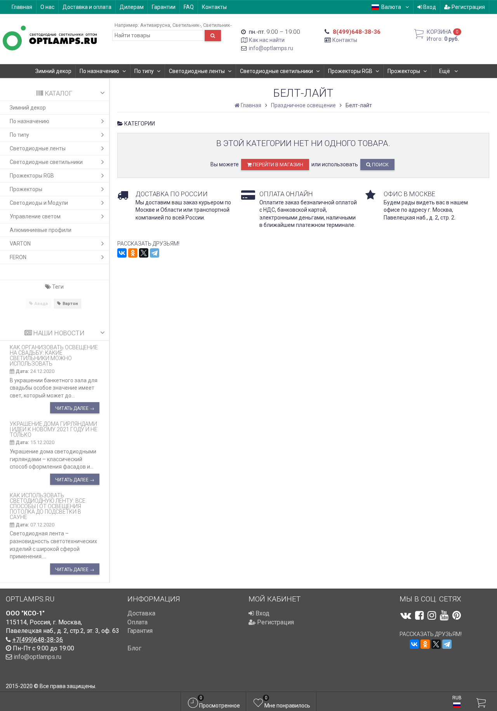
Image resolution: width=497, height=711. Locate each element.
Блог (134, 648)
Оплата (137, 622)
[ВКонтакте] (122, 253)
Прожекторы (404, 71)
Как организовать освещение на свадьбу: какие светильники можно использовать (54, 355)
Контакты (214, 7)
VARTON (20, 243)
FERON (18, 257)
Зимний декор (53, 71)
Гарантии (164, 7)
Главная (22, 7)
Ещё (445, 71)
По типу (144, 71)
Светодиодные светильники (276, 71)
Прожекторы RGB (350, 71)
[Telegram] (154, 253)
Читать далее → (74, 408)
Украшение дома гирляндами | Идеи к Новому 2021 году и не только (53, 429)
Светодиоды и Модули (39, 203)
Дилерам (132, 7)
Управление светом (35, 216)
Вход (429, 7)
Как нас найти (267, 40)
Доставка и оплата (87, 7)
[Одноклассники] (132, 253)
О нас (47, 7)
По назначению (99, 71)
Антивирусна (155, 25)
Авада (41, 303)
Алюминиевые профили (40, 230)
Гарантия (140, 630)
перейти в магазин (277, 164)
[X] (143, 253)
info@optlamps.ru (271, 48)
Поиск (380, 164)
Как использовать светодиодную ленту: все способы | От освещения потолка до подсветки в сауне (47, 506)
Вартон (70, 303)
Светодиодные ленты (197, 71)
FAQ (189, 7)
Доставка (141, 613)
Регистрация (467, 7)
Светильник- (186, 25)
